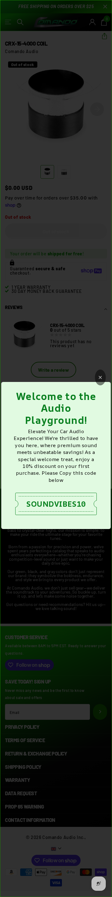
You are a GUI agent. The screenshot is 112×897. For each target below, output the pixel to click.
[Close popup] (100, 377)
